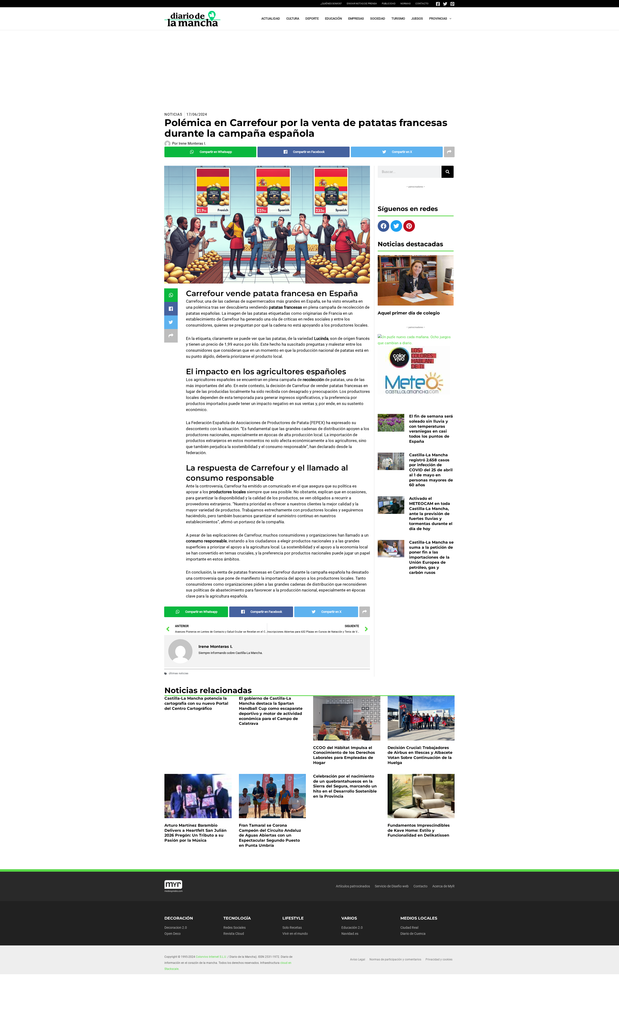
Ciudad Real (409, 927)
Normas (405, 3)
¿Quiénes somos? (331, 3)
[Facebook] (438, 4)
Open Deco (172, 934)
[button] (449, 18)
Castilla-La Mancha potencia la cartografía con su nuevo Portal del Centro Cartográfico (196, 703)
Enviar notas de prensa (362, 3)
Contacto (421, 3)
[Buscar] (448, 172)
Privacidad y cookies (439, 959)
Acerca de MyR (443, 886)
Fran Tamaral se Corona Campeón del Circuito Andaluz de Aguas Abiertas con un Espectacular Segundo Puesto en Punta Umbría (270, 835)
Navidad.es (349, 934)
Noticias (173, 114)
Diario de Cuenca (413, 934)
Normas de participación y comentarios (395, 959)
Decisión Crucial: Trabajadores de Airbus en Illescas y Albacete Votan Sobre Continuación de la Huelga (420, 755)
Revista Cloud (233, 934)
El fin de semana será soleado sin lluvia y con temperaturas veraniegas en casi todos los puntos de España (431, 429)
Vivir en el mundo (295, 934)
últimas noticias (178, 673)
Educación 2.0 (352, 927)
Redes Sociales (234, 927)
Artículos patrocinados (353, 886)
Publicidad (389, 3)
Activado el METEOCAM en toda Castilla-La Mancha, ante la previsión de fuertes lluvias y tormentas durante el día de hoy (430, 513)
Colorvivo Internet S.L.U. (211, 957)
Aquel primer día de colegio (409, 313)
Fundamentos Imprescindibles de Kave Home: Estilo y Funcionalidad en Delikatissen (419, 830)
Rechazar (382, 1018)
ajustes (313, 1021)
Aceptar (352, 1018)
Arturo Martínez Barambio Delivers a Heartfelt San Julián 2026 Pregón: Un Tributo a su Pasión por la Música (195, 833)
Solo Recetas (292, 927)
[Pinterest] (452, 4)
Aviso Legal (357, 959)
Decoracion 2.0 (175, 927)
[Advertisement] (309, 66)
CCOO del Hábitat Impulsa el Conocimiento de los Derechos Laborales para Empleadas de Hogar (344, 755)
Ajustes (412, 1018)
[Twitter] (445, 4)
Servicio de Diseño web (392, 886)
